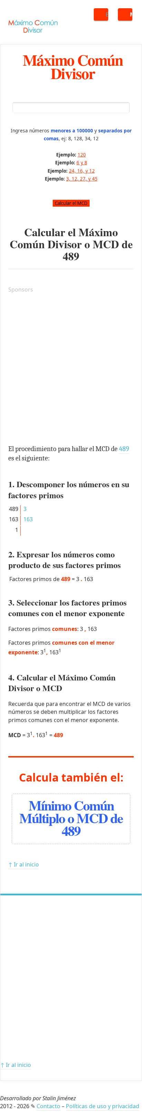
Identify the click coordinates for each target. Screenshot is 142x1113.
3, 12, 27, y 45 (82, 178)
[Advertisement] (71, 370)
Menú (131, 14)
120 (82, 154)
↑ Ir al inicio (23, 864)
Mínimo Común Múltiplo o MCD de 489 (71, 818)
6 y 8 (82, 162)
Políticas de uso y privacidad (102, 1106)
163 (28, 519)
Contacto (48, 1106)
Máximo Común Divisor (73, 66)
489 (71, 256)
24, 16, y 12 (82, 170)
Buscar (107, 14)
